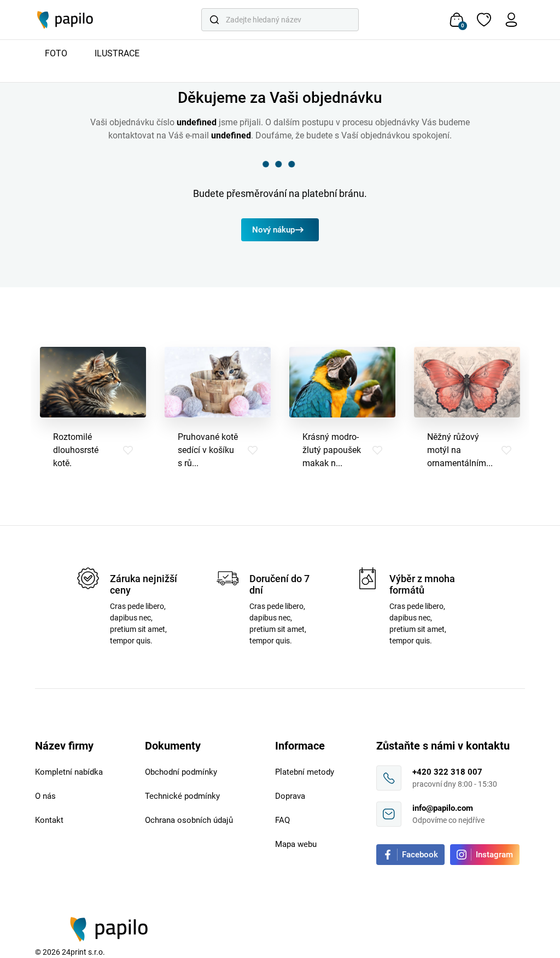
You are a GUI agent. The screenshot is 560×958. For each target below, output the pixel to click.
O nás (45, 796)
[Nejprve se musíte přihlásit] (128, 450)
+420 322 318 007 (447, 772)
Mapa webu (296, 844)
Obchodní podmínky (181, 772)
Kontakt (49, 820)
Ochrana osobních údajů (189, 820)
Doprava (290, 796)
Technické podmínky (182, 796)
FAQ (282, 820)
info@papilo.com (442, 808)
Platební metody (304, 772)
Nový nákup (273, 230)
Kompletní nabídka (69, 772)
